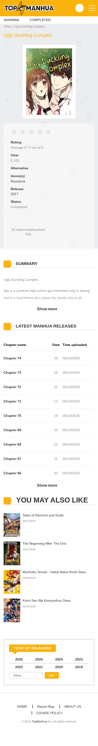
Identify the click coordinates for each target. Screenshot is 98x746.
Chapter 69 (12, 430)
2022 (19, 667)
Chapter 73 (12, 372)
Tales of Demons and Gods (43, 515)
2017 (14, 194)
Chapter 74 (12, 358)
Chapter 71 (12, 401)
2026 (19, 659)
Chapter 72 (12, 387)
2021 (39, 667)
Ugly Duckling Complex (29, 26)
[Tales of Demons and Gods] (12, 525)
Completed (40, 20)
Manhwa (11, 20)
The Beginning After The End (44, 543)
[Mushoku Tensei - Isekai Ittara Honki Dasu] (12, 582)
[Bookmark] (28, 221)
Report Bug (45, 706)
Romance (18, 181)
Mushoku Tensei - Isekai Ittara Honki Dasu (54, 572)
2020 (59, 667)
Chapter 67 (12, 459)
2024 (59, 659)
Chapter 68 (12, 444)
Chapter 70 (12, 416)
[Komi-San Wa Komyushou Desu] (12, 610)
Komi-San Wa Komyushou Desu (47, 600)
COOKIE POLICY (49, 713)
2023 (79, 659)
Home (8, 26)
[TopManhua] (31, 8)
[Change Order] (85, 326)
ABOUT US (72, 706)
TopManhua (39, 721)
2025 (39, 659)
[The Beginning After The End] (12, 553)
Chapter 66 (12, 473)
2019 (79, 667)
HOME (22, 706)
